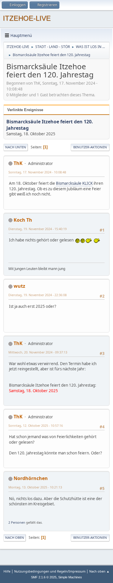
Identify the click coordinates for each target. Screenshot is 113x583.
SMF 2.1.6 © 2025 (44, 577)
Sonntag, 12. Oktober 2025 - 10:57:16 (35, 425)
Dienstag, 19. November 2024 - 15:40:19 (37, 229)
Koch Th (23, 220)
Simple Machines (70, 577)
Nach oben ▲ (99, 571)
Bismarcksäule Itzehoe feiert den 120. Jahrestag (49, 125)
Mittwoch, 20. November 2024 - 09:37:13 (37, 352)
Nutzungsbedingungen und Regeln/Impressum (49, 571)
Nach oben (14, 537)
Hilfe (6, 571)
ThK (18, 163)
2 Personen (16, 522)
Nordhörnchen (31, 478)
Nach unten (15, 147)
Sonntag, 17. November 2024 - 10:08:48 (37, 172)
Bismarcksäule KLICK (74, 183)
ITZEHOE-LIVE (27, 18)
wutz (19, 286)
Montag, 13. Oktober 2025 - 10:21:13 (35, 487)
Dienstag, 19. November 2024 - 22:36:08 (37, 295)
